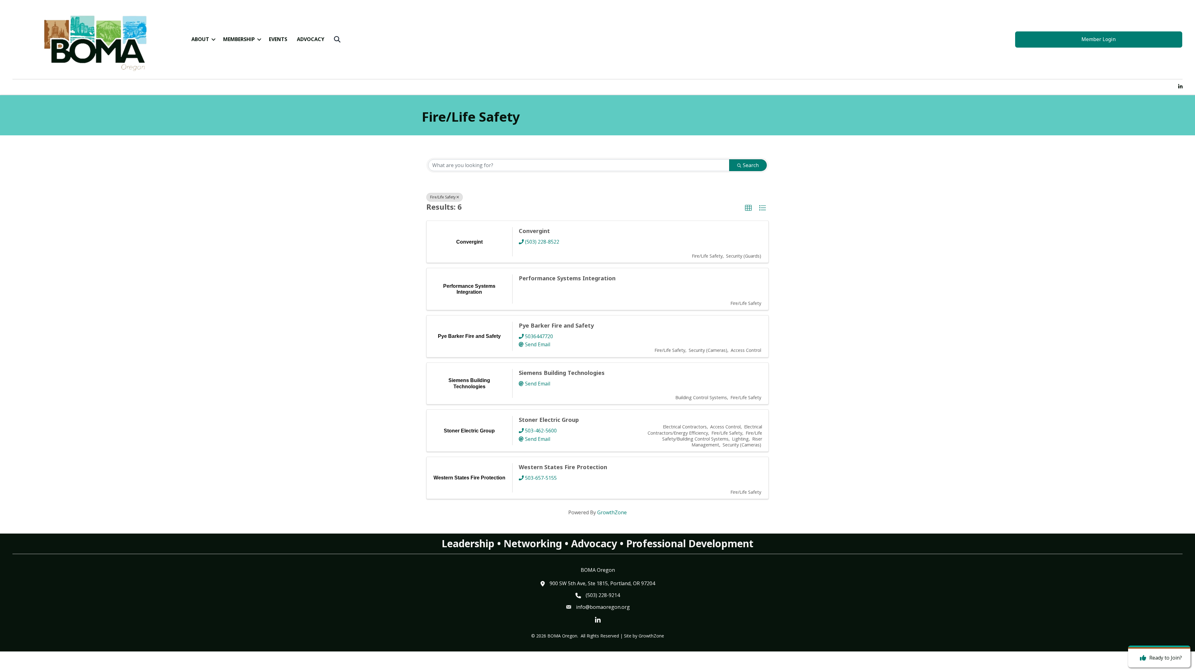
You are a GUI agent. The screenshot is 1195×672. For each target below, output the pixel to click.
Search (751, 165)
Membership (239, 39)
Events (278, 39)
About (200, 39)
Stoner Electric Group (549, 419)
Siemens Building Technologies (562, 372)
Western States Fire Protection (563, 467)
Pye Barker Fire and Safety (556, 325)
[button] (748, 208)
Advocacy (310, 39)
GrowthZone (612, 512)
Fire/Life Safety (443, 197)
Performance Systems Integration (567, 278)
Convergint (534, 231)
